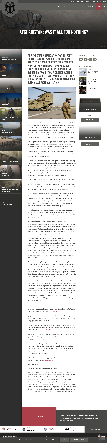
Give (99, 6)
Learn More (90, 120)
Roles (75, 6)
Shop (97, 1)
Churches (77, 1)
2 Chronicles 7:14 (56, 311)
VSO (72, 1)
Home (59, 6)
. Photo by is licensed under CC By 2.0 (97, 46)
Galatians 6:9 (49, 360)
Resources (92, 1)
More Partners (95, 429)
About (83, 6)
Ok (64, 439)
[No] (105, 440)
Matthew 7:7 (50, 330)
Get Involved (103, 1)
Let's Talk (39, 416)
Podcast (87, 1)
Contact (91, 6)
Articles (67, 6)
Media (82, 1)
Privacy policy (79, 439)
